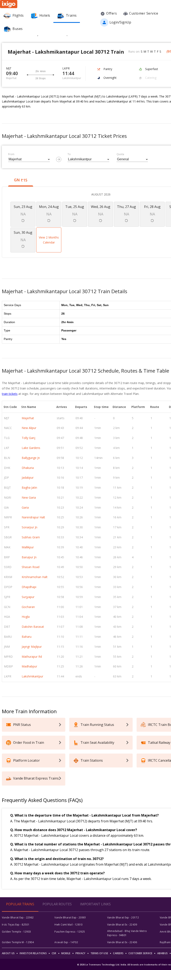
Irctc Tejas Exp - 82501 (15, 924)
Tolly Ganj (28, 438)
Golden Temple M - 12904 (18, 942)
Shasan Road (30, 567)
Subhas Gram (31, 537)
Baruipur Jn (29, 557)
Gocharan (28, 607)
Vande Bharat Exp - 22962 (18, 917)
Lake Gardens (31, 448)
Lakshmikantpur (32, 676)
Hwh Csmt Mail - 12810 (68, 924)
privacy (80, 953)
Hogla (26, 617)
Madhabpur (29, 666)
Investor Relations (33, 953)
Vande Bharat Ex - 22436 (122, 942)
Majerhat (28, 418)
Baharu (26, 637)
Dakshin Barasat (33, 627)
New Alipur (29, 428)
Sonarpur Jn (29, 527)
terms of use (99, 953)
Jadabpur (28, 477)
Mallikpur (28, 547)
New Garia (29, 497)
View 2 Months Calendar (49, 239)
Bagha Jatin (29, 487)
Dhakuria (28, 468)
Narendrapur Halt (33, 517)
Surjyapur (28, 597)
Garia (25, 507)
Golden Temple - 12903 (16, 931)
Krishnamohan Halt (35, 577)
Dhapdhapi (29, 587)
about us (8, 953)
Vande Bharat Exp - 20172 (123, 917)
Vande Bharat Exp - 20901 (70, 917)
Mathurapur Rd (32, 657)
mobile (65, 953)
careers (118, 953)
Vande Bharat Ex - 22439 (122, 924)
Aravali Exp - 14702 (66, 942)
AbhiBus (162, 953)
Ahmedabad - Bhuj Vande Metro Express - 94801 (127, 933)
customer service (140, 953)
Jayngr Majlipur (32, 647)
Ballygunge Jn (31, 458)
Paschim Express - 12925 (69, 931)
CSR (54, 953)
